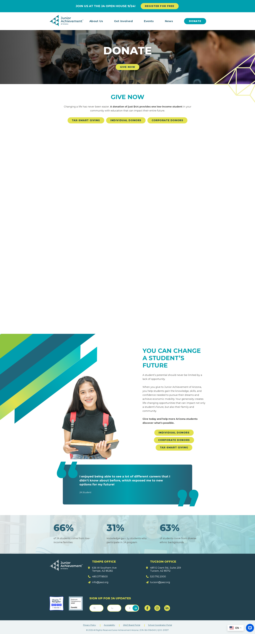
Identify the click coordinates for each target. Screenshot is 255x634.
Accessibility (109, 625)
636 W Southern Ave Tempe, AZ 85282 (104, 569)
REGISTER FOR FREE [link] (159, 6)
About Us (96, 21)
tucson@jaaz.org (160, 582)
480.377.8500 (100, 576)
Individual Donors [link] (125, 120)
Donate (195, 21)
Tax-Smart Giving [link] (86, 120)
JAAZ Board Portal (131, 625)
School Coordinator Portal (160, 625)
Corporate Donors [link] (167, 120)
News (169, 21)
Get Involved (123, 21)
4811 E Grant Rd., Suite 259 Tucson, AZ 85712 (165, 569)
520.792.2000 (158, 576)
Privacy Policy (89, 625)
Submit (135, 608)
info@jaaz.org (100, 582)
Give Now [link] (127, 67)
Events (149, 21)
